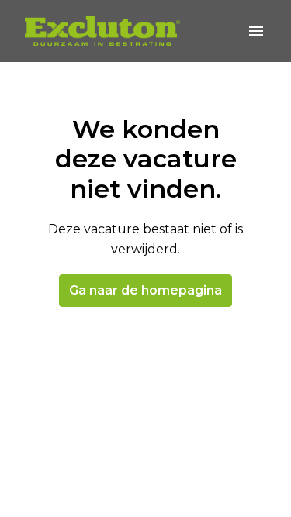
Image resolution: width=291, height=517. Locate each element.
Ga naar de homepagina (145, 290)
